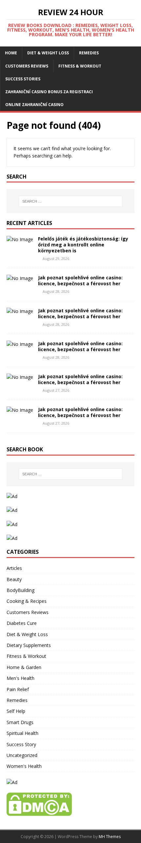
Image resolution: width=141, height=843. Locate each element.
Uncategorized (22, 755)
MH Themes (110, 836)
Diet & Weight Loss (48, 53)
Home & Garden (24, 667)
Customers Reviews (26, 66)
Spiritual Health (22, 733)
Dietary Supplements (29, 645)
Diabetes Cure (22, 623)
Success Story (21, 744)
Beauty (14, 579)
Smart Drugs (20, 722)
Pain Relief (18, 689)
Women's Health (24, 766)
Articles (14, 568)
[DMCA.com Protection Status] (39, 812)
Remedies (89, 53)
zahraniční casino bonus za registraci (49, 92)
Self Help (16, 711)
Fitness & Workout (79, 66)
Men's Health (20, 678)
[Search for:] (70, 201)
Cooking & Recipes (27, 601)
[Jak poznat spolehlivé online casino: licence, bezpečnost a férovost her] (20, 278)
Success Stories (22, 79)
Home (11, 53)
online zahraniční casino (34, 104)
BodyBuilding (20, 590)
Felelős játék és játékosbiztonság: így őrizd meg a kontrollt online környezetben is (83, 245)
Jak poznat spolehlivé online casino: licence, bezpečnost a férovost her (80, 280)
